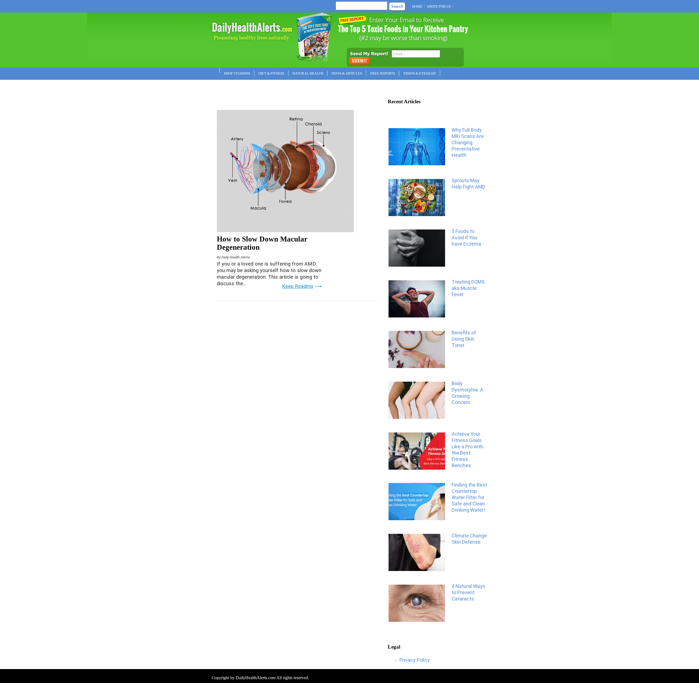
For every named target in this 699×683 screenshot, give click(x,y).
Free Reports (382, 73)
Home (417, 6)
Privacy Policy (414, 660)
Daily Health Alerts (235, 257)
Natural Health (307, 73)
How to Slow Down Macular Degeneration (262, 243)
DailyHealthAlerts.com (256, 677)
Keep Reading (297, 286)
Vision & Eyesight (419, 73)
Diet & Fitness (271, 73)
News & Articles (346, 73)
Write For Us (439, 6)
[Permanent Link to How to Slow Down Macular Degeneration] (285, 230)
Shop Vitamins (237, 73)
